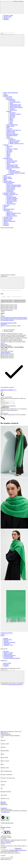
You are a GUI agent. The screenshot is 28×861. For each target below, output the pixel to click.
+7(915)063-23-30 (5, 812)
